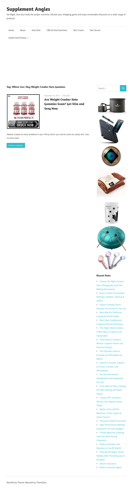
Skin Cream (78, 30)
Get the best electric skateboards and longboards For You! (110, 378)
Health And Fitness (17, 37)
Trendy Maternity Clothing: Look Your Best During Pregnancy (110, 436)
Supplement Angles (28, 9)
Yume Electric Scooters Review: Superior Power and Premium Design (110, 343)
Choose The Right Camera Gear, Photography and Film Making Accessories (110, 285)
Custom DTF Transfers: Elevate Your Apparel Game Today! (109, 401)
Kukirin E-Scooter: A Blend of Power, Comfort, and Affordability (110, 366)
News (22, 30)
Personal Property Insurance (113, 421)
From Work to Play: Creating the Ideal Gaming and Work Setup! (111, 390)
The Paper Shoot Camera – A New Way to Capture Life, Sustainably (111, 331)
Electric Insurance (108, 463)
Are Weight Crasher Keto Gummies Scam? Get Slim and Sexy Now (64, 103)
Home (11, 30)
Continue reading (15, 145)
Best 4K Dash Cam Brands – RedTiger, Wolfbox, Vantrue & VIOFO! (111, 297)
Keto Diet (36, 30)
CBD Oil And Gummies (57, 30)
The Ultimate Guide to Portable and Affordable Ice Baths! (109, 355)
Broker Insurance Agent (111, 467)
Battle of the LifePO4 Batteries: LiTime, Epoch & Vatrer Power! (109, 413)
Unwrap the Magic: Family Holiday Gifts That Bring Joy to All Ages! (111, 455)
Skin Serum (95, 30)
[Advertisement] (66, 61)
